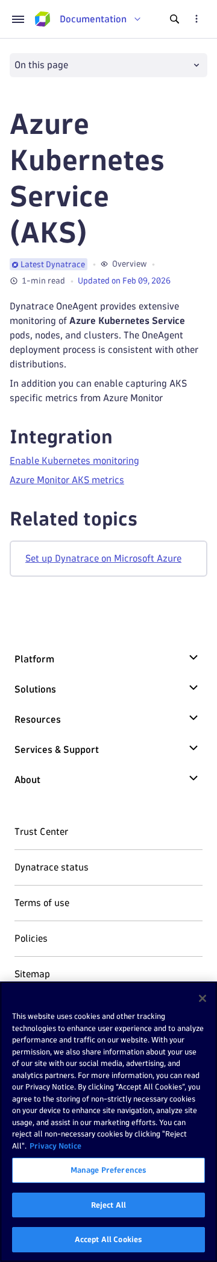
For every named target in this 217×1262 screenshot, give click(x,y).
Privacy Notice (55, 1145)
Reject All (108, 1204)
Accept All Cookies (108, 1239)
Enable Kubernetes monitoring (74, 460)
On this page (41, 64)
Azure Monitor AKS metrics (67, 479)
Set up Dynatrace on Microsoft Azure (103, 558)
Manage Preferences (108, 1169)
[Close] (202, 998)
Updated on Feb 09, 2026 (124, 281)
